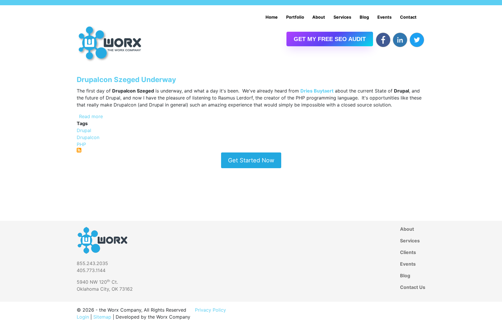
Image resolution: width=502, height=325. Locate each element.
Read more (91, 116)
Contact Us (412, 287)
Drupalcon (88, 137)
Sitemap (102, 317)
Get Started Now (251, 160)
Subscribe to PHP (79, 150)
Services (342, 17)
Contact (408, 17)
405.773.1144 (91, 270)
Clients (408, 252)
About (318, 17)
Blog (364, 17)
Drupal (84, 130)
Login (83, 317)
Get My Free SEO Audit (330, 39)
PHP (81, 144)
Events (384, 17)
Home (272, 17)
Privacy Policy (210, 310)
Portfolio (295, 17)
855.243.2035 (92, 263)
